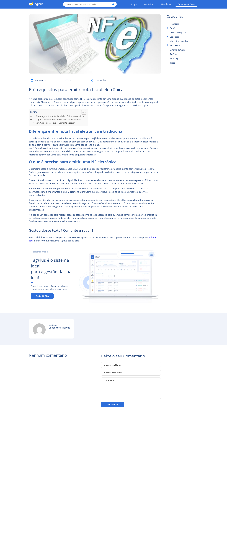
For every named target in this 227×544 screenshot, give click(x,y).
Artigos (134, 4)
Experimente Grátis (186, 4)
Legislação (174, 36)
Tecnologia (174, 58)
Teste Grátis (42, 296)
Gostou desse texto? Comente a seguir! (57, 122)
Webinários (149, 4)
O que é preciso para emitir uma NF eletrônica (58, 119)
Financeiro (174, 23)
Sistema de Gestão (178, 49)
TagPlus (173, 54)
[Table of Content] (83, 112)
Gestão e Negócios (178, 32)
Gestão (173, 28)
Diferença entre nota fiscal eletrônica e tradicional (60, 116)
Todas (172, 62)
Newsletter (166, 4)
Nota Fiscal (175, 45)
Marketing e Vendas (179, 41)
